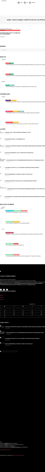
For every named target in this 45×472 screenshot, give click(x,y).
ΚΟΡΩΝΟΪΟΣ (2, 30)
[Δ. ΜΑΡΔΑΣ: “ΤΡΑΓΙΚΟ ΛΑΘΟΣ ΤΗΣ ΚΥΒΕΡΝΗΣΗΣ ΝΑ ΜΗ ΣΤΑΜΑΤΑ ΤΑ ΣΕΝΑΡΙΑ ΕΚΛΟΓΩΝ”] (3, 232)
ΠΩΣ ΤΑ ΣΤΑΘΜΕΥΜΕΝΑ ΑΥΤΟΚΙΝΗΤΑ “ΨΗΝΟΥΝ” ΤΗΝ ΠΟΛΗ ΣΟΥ (19, 174)
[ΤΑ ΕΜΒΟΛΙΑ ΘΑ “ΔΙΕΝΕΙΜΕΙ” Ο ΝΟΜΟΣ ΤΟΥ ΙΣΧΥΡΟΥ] (3, 210)
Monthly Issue (9, 111)
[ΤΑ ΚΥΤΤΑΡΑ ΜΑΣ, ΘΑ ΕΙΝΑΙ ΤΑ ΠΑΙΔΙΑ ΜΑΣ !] (3, 243)
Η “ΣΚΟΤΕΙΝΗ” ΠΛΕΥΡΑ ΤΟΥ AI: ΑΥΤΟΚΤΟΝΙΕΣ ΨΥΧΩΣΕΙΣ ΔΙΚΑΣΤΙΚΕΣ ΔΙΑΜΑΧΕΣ (23, 112)
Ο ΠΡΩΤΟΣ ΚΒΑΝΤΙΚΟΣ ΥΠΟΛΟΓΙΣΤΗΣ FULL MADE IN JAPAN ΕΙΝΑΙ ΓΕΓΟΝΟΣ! (22, 123)
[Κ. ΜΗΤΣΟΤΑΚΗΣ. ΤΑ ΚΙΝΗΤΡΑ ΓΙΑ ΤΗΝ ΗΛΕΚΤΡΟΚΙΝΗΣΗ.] (3, 221)
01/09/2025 (7, 140)
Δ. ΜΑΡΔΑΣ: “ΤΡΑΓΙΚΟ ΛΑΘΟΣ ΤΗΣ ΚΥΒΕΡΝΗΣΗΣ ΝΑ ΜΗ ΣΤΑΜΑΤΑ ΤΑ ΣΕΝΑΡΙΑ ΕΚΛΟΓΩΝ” (24, 234)
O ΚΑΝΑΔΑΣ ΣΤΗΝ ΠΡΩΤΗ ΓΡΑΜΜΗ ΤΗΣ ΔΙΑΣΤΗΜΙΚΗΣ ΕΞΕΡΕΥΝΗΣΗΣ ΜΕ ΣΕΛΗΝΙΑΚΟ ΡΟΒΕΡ (25, 327)
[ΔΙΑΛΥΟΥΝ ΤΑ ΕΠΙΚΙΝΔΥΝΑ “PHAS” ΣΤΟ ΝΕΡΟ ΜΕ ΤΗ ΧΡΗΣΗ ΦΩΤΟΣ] (2, 153)
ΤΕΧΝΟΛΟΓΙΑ (13, 100)
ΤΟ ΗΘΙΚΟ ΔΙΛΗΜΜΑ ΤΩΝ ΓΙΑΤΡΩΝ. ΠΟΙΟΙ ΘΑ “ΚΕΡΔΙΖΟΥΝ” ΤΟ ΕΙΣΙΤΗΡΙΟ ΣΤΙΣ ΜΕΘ (23, 256)
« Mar (1, 317)
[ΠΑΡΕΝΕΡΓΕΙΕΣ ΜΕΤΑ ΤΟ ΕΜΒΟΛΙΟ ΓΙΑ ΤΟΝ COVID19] (6, 29)
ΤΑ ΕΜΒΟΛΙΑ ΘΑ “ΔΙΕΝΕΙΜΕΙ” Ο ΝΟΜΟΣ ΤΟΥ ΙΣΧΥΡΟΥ (17, 212)
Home (9, 20)
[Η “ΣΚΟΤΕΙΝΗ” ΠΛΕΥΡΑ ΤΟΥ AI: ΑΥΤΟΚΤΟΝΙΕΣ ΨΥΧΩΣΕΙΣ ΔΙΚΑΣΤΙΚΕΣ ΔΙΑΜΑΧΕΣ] (3, 110)
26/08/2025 (9, 190)
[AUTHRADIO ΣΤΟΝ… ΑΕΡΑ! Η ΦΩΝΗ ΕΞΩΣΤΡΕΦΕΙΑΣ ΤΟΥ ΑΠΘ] (2, 133)
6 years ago (2, 36)
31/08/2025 (7, 154)
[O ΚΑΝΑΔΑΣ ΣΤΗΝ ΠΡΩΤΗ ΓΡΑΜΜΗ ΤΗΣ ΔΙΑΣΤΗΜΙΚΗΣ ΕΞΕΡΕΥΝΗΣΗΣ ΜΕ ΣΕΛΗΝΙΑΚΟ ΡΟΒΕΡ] (3, 99)
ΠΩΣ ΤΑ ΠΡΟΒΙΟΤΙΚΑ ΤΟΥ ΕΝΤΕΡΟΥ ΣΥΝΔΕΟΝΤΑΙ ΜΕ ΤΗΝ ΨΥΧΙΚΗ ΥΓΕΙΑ (21, 86)
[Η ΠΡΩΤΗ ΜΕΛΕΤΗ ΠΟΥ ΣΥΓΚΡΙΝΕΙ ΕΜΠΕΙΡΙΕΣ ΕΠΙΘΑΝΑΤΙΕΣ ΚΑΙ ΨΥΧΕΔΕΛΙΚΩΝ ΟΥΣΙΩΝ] (2, 160)
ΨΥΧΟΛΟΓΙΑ (12, 85)
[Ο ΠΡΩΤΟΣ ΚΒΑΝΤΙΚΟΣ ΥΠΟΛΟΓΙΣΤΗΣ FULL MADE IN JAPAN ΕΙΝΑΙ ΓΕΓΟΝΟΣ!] (3, 121)
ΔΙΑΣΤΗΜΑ (8, 100)
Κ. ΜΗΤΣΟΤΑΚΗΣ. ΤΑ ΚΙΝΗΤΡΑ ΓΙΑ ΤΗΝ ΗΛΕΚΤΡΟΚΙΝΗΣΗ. (17, 223)
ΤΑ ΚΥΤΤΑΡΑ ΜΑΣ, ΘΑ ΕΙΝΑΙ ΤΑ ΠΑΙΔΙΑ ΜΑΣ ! (15, 245)
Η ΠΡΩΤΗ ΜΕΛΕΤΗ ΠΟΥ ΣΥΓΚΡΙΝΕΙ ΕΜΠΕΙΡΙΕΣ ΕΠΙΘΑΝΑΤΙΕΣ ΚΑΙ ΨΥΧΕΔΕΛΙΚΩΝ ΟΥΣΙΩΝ (25, 160)
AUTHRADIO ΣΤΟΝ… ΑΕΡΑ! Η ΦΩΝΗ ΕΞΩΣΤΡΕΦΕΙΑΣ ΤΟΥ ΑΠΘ (18, 132)
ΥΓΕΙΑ (12, 63)
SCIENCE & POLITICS (17, 210)
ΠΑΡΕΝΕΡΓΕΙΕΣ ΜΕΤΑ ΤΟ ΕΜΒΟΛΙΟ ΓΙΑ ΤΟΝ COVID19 (10, 33)
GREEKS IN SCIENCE (9, 210)
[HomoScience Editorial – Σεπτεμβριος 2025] (2, 140)
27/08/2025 (7, 182)
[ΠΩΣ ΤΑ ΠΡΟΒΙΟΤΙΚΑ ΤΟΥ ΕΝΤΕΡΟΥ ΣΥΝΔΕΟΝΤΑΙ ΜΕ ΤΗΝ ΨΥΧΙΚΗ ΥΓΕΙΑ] (3, 84)
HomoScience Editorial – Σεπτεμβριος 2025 (15, 139)
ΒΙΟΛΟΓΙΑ (8, 63)
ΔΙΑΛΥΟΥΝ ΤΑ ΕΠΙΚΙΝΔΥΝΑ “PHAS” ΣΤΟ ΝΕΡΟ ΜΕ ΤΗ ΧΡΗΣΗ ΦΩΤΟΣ (19, 153)
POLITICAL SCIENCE (9, 232)
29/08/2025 (7, 169)
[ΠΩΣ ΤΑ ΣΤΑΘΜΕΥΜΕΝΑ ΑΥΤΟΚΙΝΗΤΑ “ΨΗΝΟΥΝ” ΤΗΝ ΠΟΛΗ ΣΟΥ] (2, 175)
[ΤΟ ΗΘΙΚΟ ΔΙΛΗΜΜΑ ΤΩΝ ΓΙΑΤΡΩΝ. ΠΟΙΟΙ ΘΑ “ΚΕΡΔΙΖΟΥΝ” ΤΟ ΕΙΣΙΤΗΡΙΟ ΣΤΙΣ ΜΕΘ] (3, 254)
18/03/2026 (7, 133)
